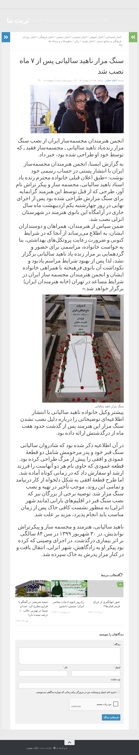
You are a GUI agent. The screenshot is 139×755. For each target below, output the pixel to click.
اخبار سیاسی (79, 37)
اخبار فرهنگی (45, 37)
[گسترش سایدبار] (6, 37)
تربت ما (18, 20)
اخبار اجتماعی (113, 37)
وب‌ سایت (115, 679)
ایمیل (117, 667)
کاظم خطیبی (111, 80)
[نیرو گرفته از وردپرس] (54, 748)
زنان (76, 41)
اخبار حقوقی (96, 37)
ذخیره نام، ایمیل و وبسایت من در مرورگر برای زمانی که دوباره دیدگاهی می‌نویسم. (76, 692)
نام (65, 667)
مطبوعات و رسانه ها (60, 41)
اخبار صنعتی (63, 37)
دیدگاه (116, 644)
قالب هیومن (31, 748)
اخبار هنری (88, 41)
